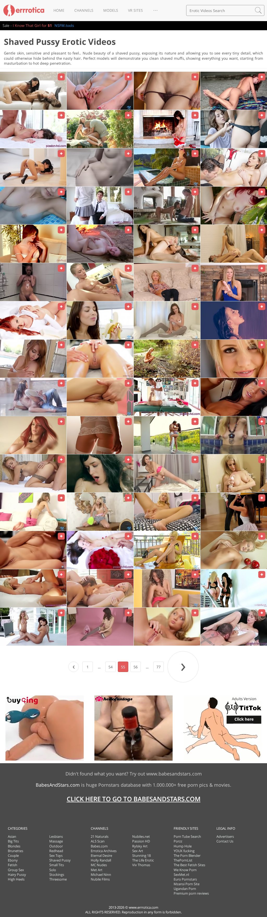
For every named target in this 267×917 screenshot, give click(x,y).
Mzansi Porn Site (186, 884)
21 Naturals (99, 836)
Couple (13, 855)
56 (136, 666)
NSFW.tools (64, 25)
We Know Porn (185, 869)
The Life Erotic (143, 860)
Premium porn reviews (191, 893)
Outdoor (56, 846)
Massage (56, 841)
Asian (12, 836)
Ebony (13, 860)
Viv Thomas (141, 865)
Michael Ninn (101, 874)
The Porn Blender (187, 855)
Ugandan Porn (185, 888)
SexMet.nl (181, 874)
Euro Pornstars (185, 879)
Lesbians (56, 836)
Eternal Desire (101, 855)
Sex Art (137, 850)
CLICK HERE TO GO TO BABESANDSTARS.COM (134, 798)
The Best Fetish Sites (189, 865)
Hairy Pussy (17, 874)
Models (110, 10)
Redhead (56, 850)
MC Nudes (99, 865)
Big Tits (13, 841)
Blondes (14, 846)
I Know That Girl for (32, 25)
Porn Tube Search (187, 836)
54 (110, 666)
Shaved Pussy (60, 860)
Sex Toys (56, 855)
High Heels (16, 879)
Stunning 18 (141, 855)
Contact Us (224, 841)
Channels (83, 10)
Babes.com (99, 846)
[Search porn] (258, 10)
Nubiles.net (141, 836)
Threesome (58, 879)
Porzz (178, 841)
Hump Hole (183, 846)
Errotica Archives (104, 850)
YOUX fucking (184, 850)
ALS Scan (98, 841)
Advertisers (225, 836)
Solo (52, 869)
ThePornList (183, 860)
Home (58, 10)
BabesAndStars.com (58, 785)
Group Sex (16, 869)
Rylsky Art (140, 846)
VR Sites (135, 10)
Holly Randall (101, 860)
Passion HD (141, 841)
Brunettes (15, 850)
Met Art (96, 869)
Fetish (12, 865)
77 (158, 666)
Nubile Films (100, 879)
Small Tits (56, 865)
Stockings (56, 874)
